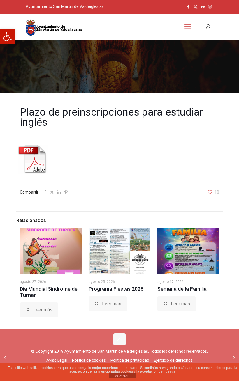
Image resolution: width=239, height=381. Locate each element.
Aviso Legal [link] (56, 360)
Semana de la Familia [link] (182, 289)
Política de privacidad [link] (129, 360)
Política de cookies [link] (89, 360)
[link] (7, 36)
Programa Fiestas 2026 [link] (116, 289)
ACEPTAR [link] (122, 376)
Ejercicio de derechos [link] (173, 360)
